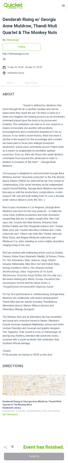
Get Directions (10, 414)
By (11, 40)
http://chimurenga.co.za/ (16, 54)
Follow (21, 47)
